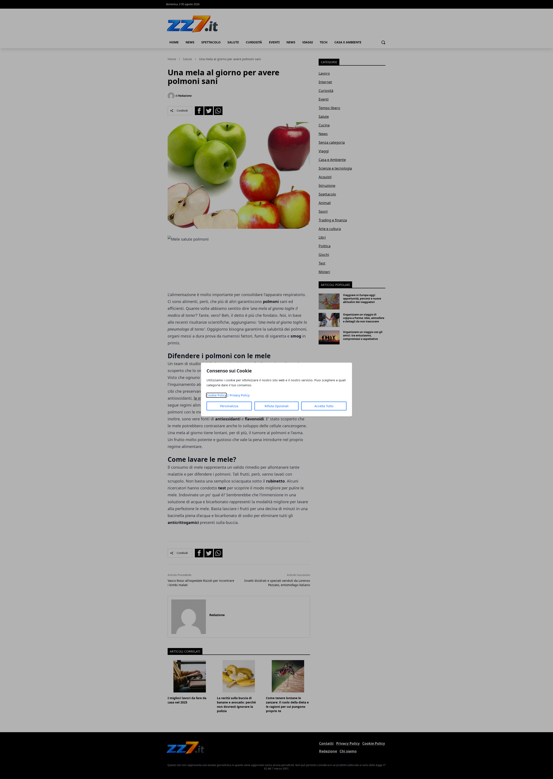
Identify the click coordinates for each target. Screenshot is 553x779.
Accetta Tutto (324, 406)
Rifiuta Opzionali (277, 406)
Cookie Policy (216, 395)
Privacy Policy (239, 395)
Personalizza (229, 406)
